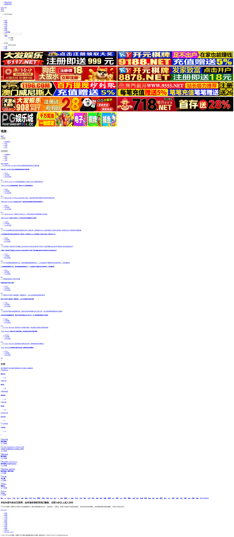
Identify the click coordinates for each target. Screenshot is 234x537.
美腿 (97, 498)
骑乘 (145, 498)
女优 (5, 24)
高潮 (109, 498)
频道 (5, 28)
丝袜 (177, 498)
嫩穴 (55, 498)
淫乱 (153, 498)
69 (58, 498)
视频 (5, 22)
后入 (18, 498)
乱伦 (34, 498)
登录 (2, 9)
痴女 (137, 498)
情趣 (105, 498)
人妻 (133, 498)
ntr (5, 498)
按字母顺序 (4, 368)
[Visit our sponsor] (59, 65)
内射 (193, 498)
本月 (5, 143)
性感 (141, 498)
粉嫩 (197, 498)
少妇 (80, 498)
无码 (43, 498)
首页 (5, 20)
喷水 (51, 498)
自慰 (185, 498)
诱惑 (117, 498)
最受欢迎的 (4, 151)
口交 (30, 498)
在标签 (6, 163)
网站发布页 (8, 2)
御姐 (149, 498)
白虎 (89, 498)
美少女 (9, 498)
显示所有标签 (204, 498)
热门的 (3, 138)
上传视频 (7, 32)
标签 (5, 30)
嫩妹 (157, 498)
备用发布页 (8, 4)
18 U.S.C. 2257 (9, 532)
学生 (93, 498)
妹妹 (72, 498)
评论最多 (24, 368)
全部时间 (7, 141)
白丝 (121, 498)
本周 (5, 145)
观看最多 (17, 368)
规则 (5, 528)
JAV (4, 7)
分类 (5, 26)
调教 (129, 498)
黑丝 (161, 498)
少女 (13, 498)
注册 (5, 46)
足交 (113, 498)
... (1, 360)
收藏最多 (30, 368)
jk (69, 498)
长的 (2, 163)
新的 (2, 136)
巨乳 (125, 498)
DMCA (6, 530)
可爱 (181, 498)
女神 (173, 498)
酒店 (165, 498)
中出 (76, 498)
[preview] (1, 182)
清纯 (26, 498)
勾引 (169, 498)
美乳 (2, 498)
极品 (65, 498)
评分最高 (11, 368)
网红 (85, 498)
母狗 (101, 498)
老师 (189, 498)
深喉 (22, 498)
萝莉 (38, 498)
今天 (5, 147)
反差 (61, 498)
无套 (47, 498)
